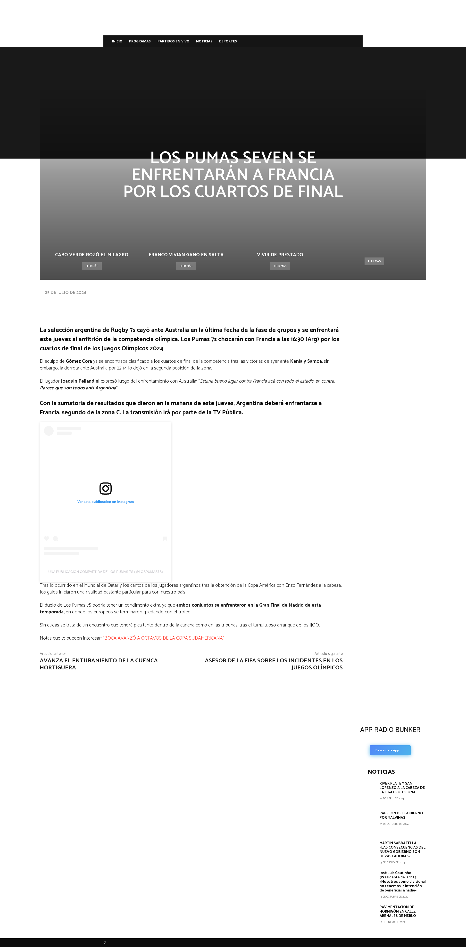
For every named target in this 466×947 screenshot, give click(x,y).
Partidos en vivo (173, 41)
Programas (140, 41)
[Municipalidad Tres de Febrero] (390, 608)
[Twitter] (337, 41)
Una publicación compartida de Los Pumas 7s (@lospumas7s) (105, 572)
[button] (357, 41)
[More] (194, 302)
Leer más (92, 266)
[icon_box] (390, 739)
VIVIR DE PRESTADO (280, 255)
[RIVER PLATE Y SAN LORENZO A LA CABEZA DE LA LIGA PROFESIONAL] (365, 792)
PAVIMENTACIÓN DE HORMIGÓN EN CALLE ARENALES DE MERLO (398, 911)
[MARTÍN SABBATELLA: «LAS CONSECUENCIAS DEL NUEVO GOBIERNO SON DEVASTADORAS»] (365, 852)
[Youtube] (346, 41)
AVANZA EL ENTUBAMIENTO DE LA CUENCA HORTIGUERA (99, 664)
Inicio (117, 41)
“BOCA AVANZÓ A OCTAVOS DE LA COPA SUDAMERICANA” (164, 638)
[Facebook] (321, 41)
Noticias (204, 41)
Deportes (228, 41)
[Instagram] (329, 41)
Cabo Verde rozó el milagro (91, 255)
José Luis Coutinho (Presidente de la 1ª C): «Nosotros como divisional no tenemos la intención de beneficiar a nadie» (403, 881)
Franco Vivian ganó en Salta (186, 255)
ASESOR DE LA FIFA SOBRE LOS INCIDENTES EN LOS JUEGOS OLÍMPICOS (274, 664)
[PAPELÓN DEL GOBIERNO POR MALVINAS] (365, 822)
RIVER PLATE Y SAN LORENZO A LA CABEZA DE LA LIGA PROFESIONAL (402, 787)
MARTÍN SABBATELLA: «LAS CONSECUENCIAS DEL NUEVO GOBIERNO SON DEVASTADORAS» (402, 849)
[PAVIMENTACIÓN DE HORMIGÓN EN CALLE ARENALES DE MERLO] (365, 916)
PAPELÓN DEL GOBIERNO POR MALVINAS (401, 815)
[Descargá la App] (390, 681)
